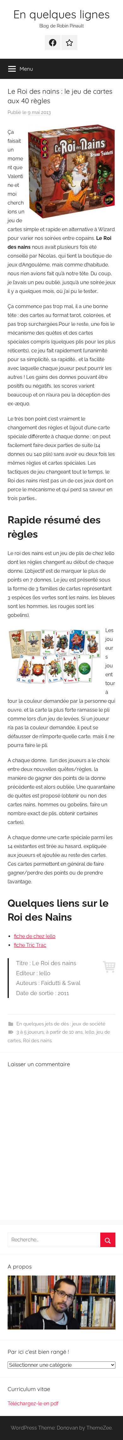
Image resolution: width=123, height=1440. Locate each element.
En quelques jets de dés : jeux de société (60, 1024)
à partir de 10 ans (64, 1032)
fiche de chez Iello (35, 936)
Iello (89, 1032)
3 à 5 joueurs (30, 1032)
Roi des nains (37, 1040)
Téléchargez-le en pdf (33, 1404)
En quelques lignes (61, 14)
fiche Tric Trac (30, 945)
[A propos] (61, 1328)
